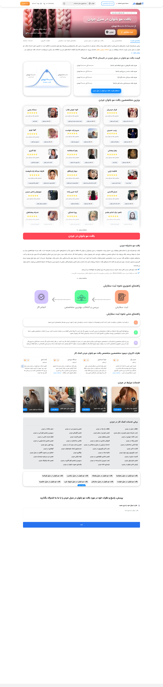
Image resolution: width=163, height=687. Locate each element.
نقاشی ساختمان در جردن (74, 441)
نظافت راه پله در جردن (103, 429)
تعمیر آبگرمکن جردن (75, 433)
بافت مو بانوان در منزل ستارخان (102, 481)
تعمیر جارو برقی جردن (131, 460)
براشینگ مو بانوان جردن (36, 410)
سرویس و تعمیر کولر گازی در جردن (71, 460)
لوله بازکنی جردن (77, 457)
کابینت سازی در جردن (131, 457)
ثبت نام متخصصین (108, 4)
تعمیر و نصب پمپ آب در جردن (72, 445)
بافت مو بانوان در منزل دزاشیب (77, 476)
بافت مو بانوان (129, 13)
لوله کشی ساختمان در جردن (129, 445)
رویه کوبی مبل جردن (47, 445)
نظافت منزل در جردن (131, 429)
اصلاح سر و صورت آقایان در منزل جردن (41, 453)
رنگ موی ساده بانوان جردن (100, 410)
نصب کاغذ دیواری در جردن (130, 437)
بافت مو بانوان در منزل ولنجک (102, 476)
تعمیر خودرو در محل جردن (102, 433)
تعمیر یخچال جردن (104, 437)
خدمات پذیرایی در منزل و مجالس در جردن (97, 445)
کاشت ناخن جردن (132, 449)
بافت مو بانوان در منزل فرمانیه (52, 476)
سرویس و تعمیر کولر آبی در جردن (43, 433)
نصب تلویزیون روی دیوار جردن (128, 453)
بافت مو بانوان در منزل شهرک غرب (76, 481)
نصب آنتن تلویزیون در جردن (101, 449)
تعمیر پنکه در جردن (132, 441)
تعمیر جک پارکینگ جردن (46, 460)
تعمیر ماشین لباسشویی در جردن (43, 441)
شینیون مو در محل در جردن (131, 410)
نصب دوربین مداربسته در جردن (100, 460)
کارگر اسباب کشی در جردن (45, 437)
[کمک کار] (138, 3)
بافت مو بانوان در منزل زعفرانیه (127, 476)
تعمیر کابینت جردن (76, 437)
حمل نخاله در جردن (47, 429)
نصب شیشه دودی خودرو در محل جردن (126, 433)
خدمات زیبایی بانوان (102, 50)
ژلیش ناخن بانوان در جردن (130, 464)
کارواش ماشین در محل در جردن (100, 441)
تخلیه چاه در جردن (104, 453)
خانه (135, 13)
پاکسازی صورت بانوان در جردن (72, 464)
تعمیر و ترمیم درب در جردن (73, 429)
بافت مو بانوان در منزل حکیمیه (49, 481)
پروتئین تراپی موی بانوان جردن (67, 410)
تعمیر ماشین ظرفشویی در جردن (100, 457)
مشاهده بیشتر (116, 373)
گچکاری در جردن (48, 449)
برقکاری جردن (77, 453)
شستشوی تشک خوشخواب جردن (71, 449)
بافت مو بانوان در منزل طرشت (127, 481)
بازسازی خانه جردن (104, 464)
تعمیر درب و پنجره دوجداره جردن (43, 457)
